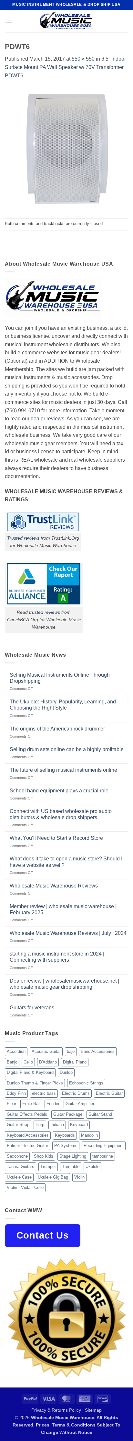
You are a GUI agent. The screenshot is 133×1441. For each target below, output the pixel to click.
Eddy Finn (16, 1093)
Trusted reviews (23, 538)
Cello (28, 1062)
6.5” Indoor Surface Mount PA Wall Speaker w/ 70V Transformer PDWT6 (65, 67)
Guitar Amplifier (80, 1103)
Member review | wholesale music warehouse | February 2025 (63, 909)
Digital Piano (75, 1062)
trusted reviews (44, 612)
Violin (79, 1177)
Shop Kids (43, 1156)
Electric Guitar (109, 1093)
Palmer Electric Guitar (27, 1145)
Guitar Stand (100, 1114)
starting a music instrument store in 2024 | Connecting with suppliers (57, 957)
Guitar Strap (18, 1124)
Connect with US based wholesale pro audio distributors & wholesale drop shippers (61, 814)
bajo (71, 1051)
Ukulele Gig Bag (53, 1177)
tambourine (102, 1156)
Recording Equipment (104, 1145)
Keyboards (65, 1135)
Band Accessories (98, 1051)
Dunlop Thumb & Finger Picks (35, 1083)
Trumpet (48, 1166)
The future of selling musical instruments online (63, 770)
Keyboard (79, 1124)
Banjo (12, 1062)
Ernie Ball (31, 1103)
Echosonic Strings (86, 1083)
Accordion (16, 1051)
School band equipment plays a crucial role (59, 790)
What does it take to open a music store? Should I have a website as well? (66, 862)
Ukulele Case (19, 1177)
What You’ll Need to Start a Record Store (56, 838)
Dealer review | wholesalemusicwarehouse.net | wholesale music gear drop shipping (64, 984)
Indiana (57, 1124)
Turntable (70, 1166)
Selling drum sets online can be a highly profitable (67, 749)
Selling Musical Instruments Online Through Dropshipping (60, 678)
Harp (40, 1124)
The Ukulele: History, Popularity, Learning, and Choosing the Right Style (63, 705)
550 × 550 (83, 59)
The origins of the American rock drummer (57, 728)
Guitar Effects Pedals (27, 1114)
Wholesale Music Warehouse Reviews (54, 885)
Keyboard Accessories (28, 1135)
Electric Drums (76, 1093)
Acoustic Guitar (46, 1051)
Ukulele (92, 1166)
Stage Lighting (72, 1156)
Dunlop (66, 1072)
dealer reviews (47, 418)
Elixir (11, 1103)
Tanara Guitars (20, 1166)
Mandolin (89, 1135)
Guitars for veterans (32, 1007)
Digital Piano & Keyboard (30, 1072)
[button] (9, 21)
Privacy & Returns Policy (56, 1410)
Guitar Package (67, 1114)
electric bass (44, 1093)
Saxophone (17, 1156)
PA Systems (65, 1145)
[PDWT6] (66, 148)
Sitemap (93, 1410)
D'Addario (48, 1062)
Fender (52, 1103)
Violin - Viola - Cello (25, 1187)
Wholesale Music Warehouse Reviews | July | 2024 (68, 933)
